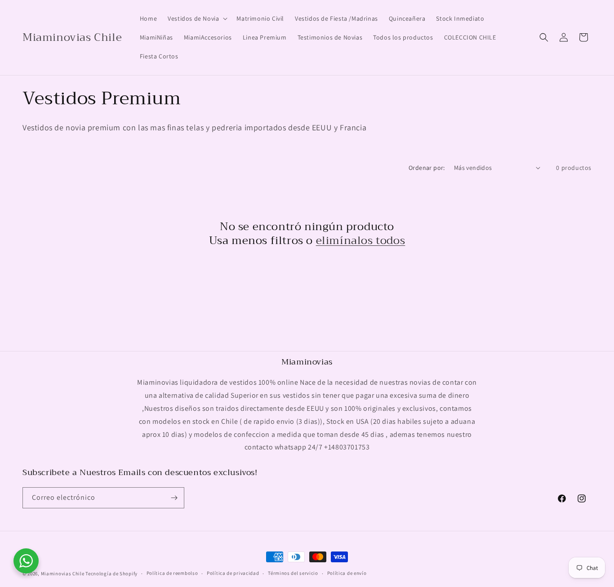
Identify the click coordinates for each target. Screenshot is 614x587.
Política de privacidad (233, 573)
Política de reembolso (172, 573)
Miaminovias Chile (63, 573)
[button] (196, 18)
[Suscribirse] (174, 497)
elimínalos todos (360, 241)
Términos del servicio (293, 573)
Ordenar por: (427, 168)
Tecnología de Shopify (111, 573)
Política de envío (347, 573)
